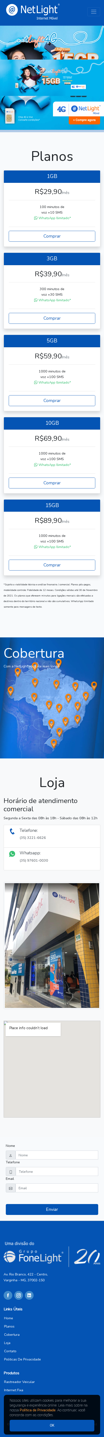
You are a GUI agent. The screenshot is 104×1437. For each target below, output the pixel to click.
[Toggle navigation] (93, 11)
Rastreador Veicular (19, 1382)
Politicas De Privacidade (22, 1359)
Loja (7, 1343)
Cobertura (12, 1335)
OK (52, 1425)
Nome (10, 1145)
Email (10, 1178)
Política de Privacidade (38, 1410)
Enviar (52, 1209)
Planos (9, 1326)
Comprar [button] (52, 236)
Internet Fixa (13, 1390)
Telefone (13, 1162)
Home (8, 1318)
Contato (10, 1351)
